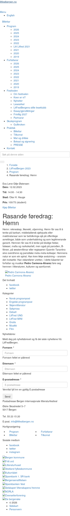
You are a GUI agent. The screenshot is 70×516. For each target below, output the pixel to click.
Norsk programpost (19, 298)
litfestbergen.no (8, 1)
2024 (16, 36)
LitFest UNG (16, 315)
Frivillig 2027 (20, 114)
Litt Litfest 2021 (22, 46)
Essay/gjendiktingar (24, 111)
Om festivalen (21, 94)
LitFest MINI (15, 318)
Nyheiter (18, 100)
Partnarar (19, 117)
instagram (14, 452)
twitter (12, 288)
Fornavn (8, 347)
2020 (16, 53)
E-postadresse (12, 379)
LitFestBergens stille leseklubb (30, 107)
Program (11, 26)
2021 (16, 50)
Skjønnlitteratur (17, 305)
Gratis (12, 322)
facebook (14, 284)
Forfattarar (12, 60)
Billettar (6, 21)
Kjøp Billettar (9, 207)
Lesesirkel (19, 104)
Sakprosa (14, 308)
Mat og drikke (21, 138)
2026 (16, 29)
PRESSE (18, 144)
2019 (16, 56)
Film (11, 329)
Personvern (15, 509)
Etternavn (9, 363)
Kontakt (11, 148)
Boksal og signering (24, 141)
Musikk (13, 325)
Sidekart (13, 506)
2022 (16, 43)
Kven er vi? (20, 97)
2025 (16, 33)
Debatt (12, 312)
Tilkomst (18, 134)
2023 (16, 39)
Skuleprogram (14, 121)
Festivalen (12, 90)
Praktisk (11, 128)
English (11, 15)
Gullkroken (19, 124)
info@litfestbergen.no (22, 421)
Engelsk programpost (20, 301)
